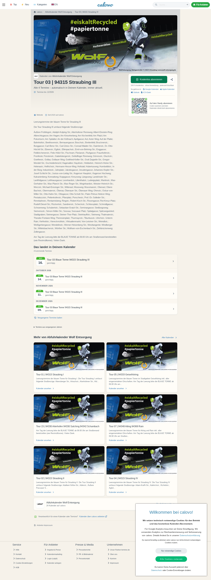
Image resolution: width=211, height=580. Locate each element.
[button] (3, 4)
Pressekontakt (84, 559)
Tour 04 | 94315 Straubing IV (123, 478)
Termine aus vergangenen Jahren (49, 327)
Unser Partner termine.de (120, 550)
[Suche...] (187, 4)
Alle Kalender (168, 337)
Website (40, 115)
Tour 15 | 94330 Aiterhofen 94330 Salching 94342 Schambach (67, 426)
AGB (17, 568)
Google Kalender (152, 89)
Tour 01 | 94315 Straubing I (50, 374)
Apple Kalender (168, 89)
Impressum (114, 563)
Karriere (113, 559)
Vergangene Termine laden (49, 318)
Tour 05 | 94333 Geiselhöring (123, 374)
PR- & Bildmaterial (85, 554)
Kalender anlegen (54, 563)
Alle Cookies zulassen (171, 559)
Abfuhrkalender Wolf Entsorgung (58, 12)
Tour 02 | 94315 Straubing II (50, 478)
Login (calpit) (52, 559)
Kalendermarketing (54, 554)
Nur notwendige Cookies (171, 551)
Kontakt (18, 554)
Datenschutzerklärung (190, 535)
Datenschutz (20, 559)
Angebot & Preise (54, 550)
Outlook (136, 92)
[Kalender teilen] (172, 79)
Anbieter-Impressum (45, 525)
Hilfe (17, 550)
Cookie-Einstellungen (24, 563)
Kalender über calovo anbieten (92, 517)
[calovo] (105, 5)
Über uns (113, 554)
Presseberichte (84, 550)
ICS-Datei (147, 92)
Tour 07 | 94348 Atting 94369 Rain (126, 426)
